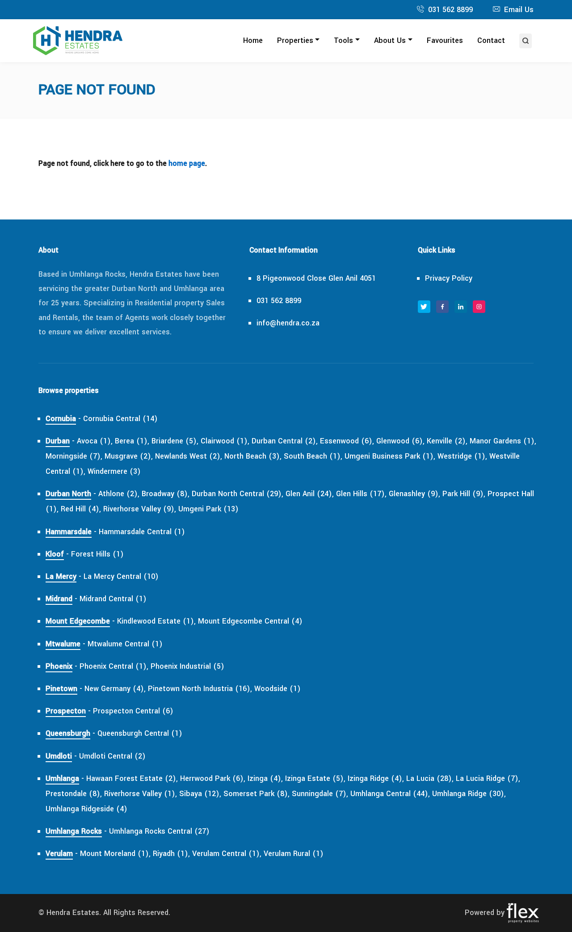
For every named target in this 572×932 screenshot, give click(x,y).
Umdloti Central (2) (112, 756)
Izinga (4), (265, 778)
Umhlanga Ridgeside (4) (86, 809)
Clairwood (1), (225, 441)
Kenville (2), (447, 441)
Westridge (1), (462, 456)
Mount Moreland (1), (115, 853)
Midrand (59, 599)
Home (253, 40)
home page (186, 163)
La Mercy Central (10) (121, 576)
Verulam (59, 853)
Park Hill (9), (463, 494)
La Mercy (61, 576)
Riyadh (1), (171, 853)
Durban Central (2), (285, 441)
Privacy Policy (448, 278)
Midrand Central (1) (113, 599)
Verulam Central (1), (226, 853)
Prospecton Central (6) (133, 711)
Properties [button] (295, 40)
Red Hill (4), (81, 509)
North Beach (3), (253, 456)
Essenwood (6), (347, 441)
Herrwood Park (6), (212, 778)
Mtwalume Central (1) (125, 644)
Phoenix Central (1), (114, 666)
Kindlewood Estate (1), (156, 621)
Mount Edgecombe (78, 621)
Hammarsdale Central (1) (142, 532)
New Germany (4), (115, 688)
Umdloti (59, 756)
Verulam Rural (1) (294, 853)
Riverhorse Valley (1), (140, 794)
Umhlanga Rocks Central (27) (159, 831)
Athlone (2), (118, 494)
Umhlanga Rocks (74, 831)
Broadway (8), (165, 494)
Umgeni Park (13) (208, 509)
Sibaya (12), (200, 794)
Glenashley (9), (414, 494)
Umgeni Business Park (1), (390, 456)
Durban (58, 441)
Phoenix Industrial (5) (187, 666)
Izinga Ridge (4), (376, 778)
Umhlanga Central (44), (390, 794)
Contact (491, 40)
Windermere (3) (114, 471)
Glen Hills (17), (361, 494)
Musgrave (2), (129, 456)
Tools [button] (343, 40)
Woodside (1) (277, 688)
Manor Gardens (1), (503, 441)
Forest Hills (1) (97, 554)
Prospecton (66, 711)
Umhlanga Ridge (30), (469, 794)
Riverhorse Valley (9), (139, 509)
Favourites (445, 40)
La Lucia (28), (430, 778)
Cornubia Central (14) (120, 418)
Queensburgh (68, 733)
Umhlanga (62, 778)
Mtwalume (63, 644)
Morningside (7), (74, 456)
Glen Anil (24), (310, 494)
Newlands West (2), (188, 456)
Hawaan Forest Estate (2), (132, 778)
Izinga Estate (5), (315, 778)
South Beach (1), (313, 456)
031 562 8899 (450, 9)
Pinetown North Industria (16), (200, 688)
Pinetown (61, 688)
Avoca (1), (95, 441)
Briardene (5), (174, 441)
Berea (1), (132, 441)
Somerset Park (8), (256, 794)
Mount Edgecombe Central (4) (250, 621)
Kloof (55, 554)
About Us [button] (390, 40)
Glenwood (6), (400, 441)
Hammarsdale (69, 532)
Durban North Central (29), (237, 494)
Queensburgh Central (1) (139, 733)
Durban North (68, 494)
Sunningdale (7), (320, 794)
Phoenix (59, 666)
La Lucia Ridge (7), (488, 778)
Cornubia (61, 418)
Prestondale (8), (74, 794)
